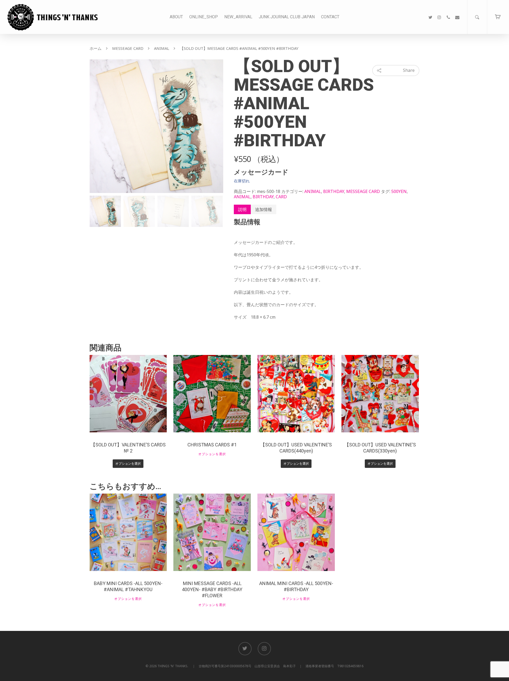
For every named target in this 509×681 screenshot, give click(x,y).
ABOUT (176, 16)
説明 (242, 209)
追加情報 (263, 209)
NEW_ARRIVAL (238, 16)
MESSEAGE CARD (127, 48)
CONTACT (330, 16)
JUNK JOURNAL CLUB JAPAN (287, 16)
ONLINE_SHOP (203, 16)
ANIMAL (161, 48)
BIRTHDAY (333, 191)
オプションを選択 (128, 463)
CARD (281, 197)
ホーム (96, 48)
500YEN (399, 191)
